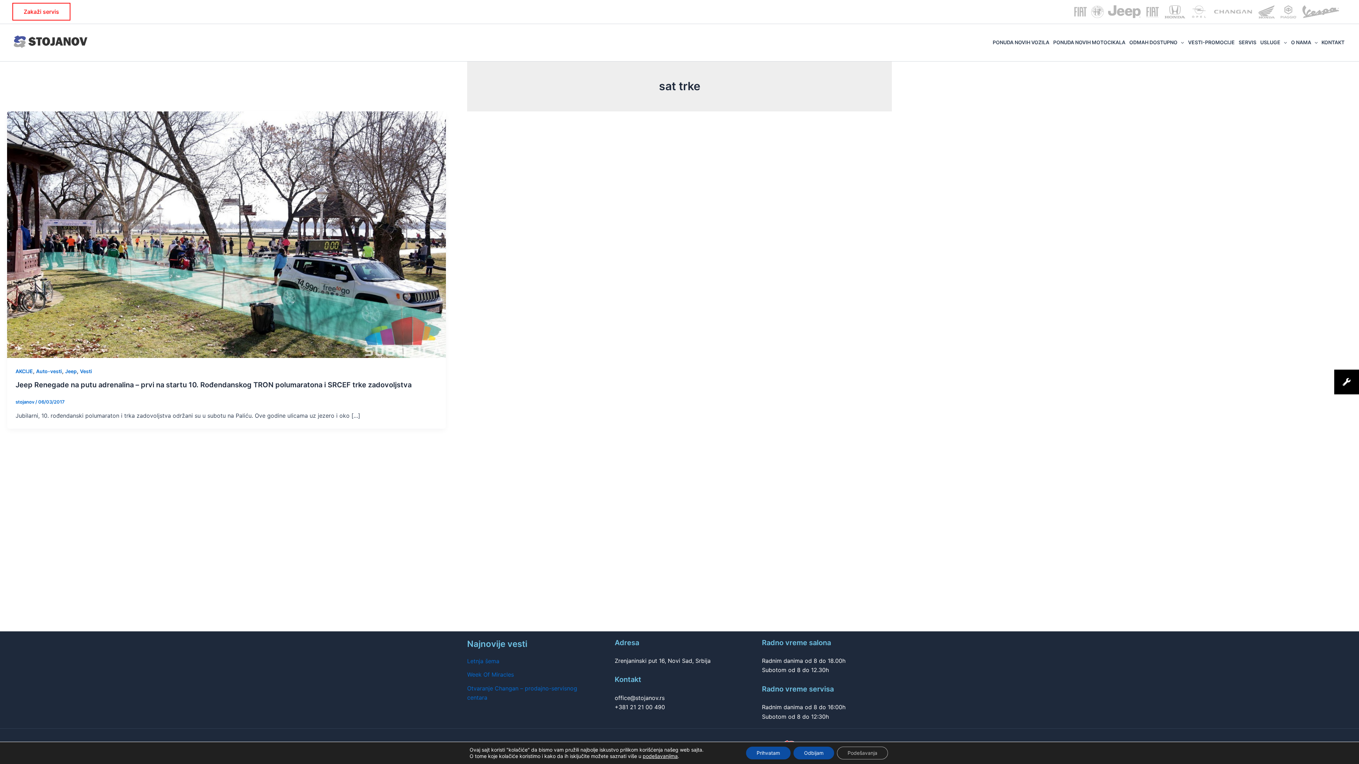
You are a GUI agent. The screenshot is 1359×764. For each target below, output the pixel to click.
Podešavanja (862, 753)
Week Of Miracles (490, 674)
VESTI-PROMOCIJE (1211, 42)
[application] (1180, 42)
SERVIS (1247, 42)
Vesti (86, 371)
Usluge (1270, 42)
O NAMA (1301, 42)
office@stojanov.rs (640, 697)
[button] (41, 12)
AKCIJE (24, 371)
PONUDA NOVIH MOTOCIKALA (1089, 42)
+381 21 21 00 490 (640, 707)
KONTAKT (1332, 42)
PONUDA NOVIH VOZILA (1021, 42)
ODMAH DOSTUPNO (1153, 42)
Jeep (71, 371)
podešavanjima (660, 756)
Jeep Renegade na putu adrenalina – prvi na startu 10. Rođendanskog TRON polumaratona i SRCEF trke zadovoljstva (214, 385)
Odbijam (814, 753)
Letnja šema (483, 661)
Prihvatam (768, 753)
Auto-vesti (49, 371)
